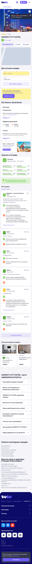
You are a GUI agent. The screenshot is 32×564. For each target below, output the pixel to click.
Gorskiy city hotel (6, 470)
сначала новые (5, 189)
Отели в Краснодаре (7, 454)
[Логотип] (4, 2)
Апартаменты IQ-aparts (7, 464)
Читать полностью (8, 225)
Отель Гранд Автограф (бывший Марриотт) (13, 472)
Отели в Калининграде (7, 452)
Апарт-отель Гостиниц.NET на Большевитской (14, 474)
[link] (7, 150)
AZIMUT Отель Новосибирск (9, 476)
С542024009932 (12, 115)
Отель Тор (4, 485)
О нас (2, 540)
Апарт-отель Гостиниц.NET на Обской (12, 468)
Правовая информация (7, 545)
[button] (17, 2)
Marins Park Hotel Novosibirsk (9, 466)
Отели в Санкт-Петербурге (8, 450)
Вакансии (3, 542)
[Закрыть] (30, 15)
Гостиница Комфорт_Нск (8, 478)
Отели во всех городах (7, 456)
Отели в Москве (5, 446)
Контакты (3, 543)
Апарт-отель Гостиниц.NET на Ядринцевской (14, 487)
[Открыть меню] (29, 2)
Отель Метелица (6, 483)
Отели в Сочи (5, 448)
